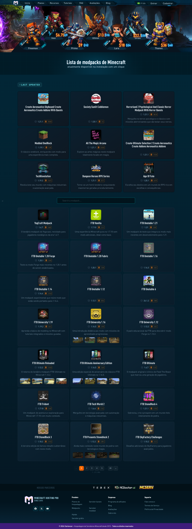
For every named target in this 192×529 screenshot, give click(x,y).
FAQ (81, 3)
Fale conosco (150, 502)
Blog (108, 3)
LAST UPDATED (30, 84)
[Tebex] (102, 487)
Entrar (154, 3)
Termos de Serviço (152, 505)
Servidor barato (95, 502)
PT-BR (143, 3)
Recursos (54, 3)
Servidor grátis (78, 518)
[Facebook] (35, 508)
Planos (41, 3)
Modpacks (76, 508)
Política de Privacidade (154, 509)
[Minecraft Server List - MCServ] (146, 487)
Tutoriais (68, 3)
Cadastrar (168, 3)
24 (110, 468)
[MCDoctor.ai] (125, 487)
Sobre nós (112, 513)
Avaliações (95, 3)
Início (27, 3)
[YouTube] (47, 508)
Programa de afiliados (117, 502)
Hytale (74, 514)
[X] (41, 508)
